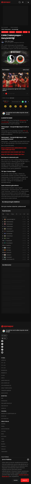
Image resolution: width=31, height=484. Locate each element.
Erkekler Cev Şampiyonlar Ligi (8, 413)
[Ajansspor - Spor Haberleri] (5, 2)
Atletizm (3, 431)
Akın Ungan (11, 41)
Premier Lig (4, 373)
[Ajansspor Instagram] (2, 347)
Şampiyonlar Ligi (5, 380)
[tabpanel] (15, 238)
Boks (2, 434)
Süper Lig (3, 360)
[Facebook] (26, 102)
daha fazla (26, 69)
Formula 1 (3, 446)
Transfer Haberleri (6, 390)
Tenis (2, 439)
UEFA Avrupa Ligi (5, 383)
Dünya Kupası (4, 393)
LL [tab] (20, 214)
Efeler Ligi (3, 416)
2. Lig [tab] (12, 214)
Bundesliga (4, 370)
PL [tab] (16, 214)
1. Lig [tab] (7, 214)
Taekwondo (4, 451)
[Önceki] (3, 93)
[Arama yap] (20, 2)
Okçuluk (3, 449)
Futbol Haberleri (14, 27)
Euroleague (4, 400)
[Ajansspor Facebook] (2, 341)
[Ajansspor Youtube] (2, 352)
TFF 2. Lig (3, 365)
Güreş (2, 426)
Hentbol (3, 423)
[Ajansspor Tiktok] (2, 350)
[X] (28, 102)
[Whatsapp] (23, 102)
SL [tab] (3, 214)
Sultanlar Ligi (4, 418)
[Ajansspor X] (2, 344)
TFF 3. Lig (3, 367)
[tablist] (15, 214)
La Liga (3, 375)
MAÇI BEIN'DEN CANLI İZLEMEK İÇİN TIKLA (13, 152)
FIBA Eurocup (4, 405)
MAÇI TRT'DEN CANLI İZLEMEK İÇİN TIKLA (12, 154)
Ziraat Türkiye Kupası (6, 388)
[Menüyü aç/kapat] (23, 2)
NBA (2, 398)
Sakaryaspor (12, 32)
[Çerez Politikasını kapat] (28, 459)
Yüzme (2, 441)
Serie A (3, 378)
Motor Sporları (5, 429)
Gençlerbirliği (18, 32)
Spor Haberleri (4, 27)
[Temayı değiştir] (27, 2)
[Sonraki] (27, 93)
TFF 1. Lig (25, 32)
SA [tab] (24, 214)
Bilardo (3, 444)
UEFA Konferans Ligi (6, 385)
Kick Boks (3, 436)
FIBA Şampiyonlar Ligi (6, 403)
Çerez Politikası (5, 457)
